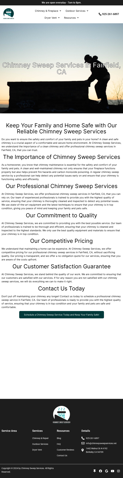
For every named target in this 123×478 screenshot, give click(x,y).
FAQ (59, 444)
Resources (70, 17)
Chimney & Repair (40, 438)
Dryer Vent (51, 17)
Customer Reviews (65, 450)
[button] (48, 10)
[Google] (107, 471)
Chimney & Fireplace (46, 10)
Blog (59, 438)
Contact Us (62, 455)
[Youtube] (113, 471)
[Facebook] (101, 471)
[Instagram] (119, 471)
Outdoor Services (75, 10)
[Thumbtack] (95, 471)
